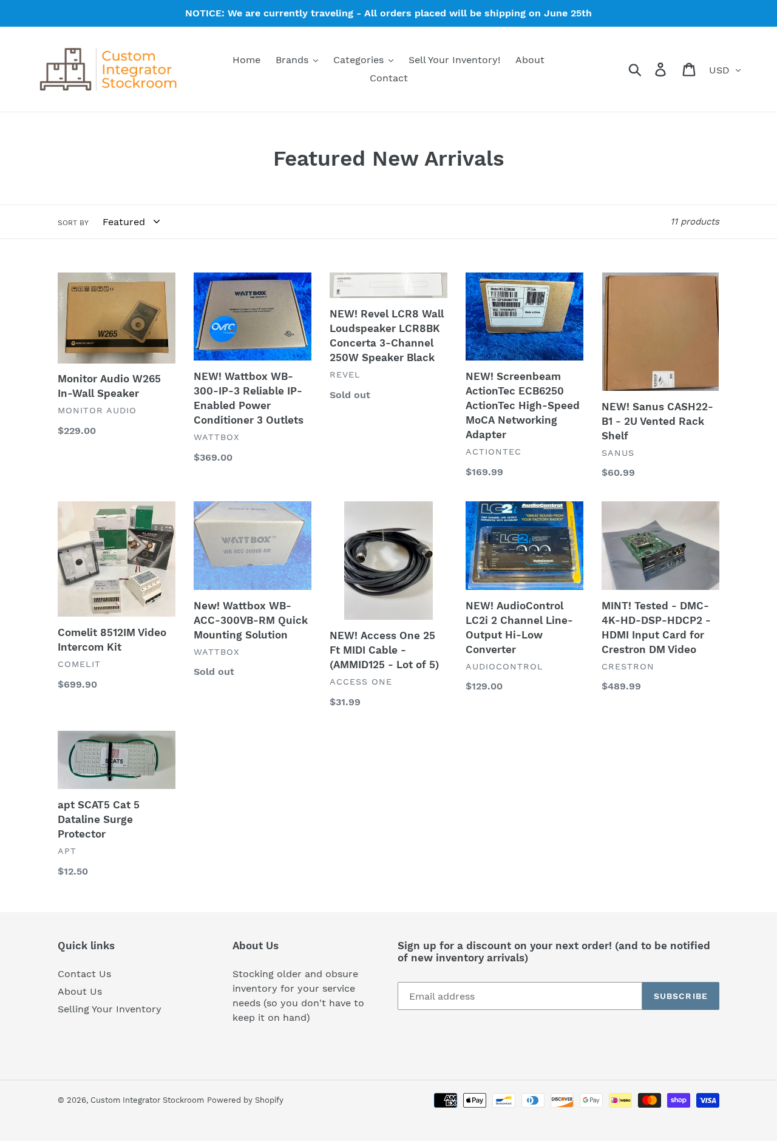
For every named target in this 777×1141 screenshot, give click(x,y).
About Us (80, 991)
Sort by (73, 222)
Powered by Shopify (245, 1100)
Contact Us (84, 974)
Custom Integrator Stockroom (147, 1100)
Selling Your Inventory (109, 1009)
